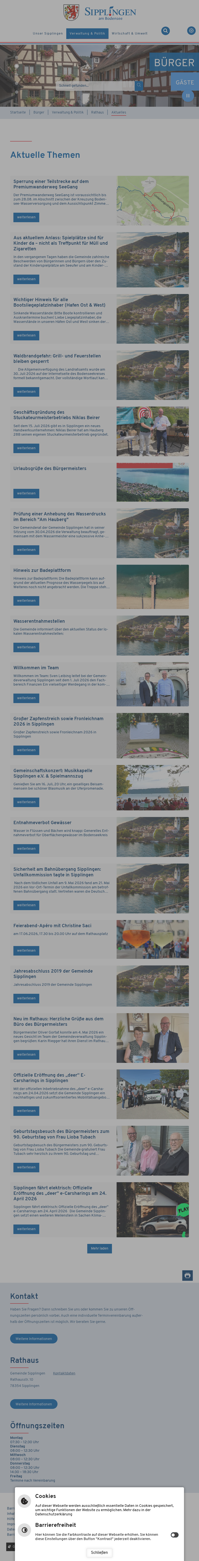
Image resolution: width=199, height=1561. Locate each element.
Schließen (99, 1553)
